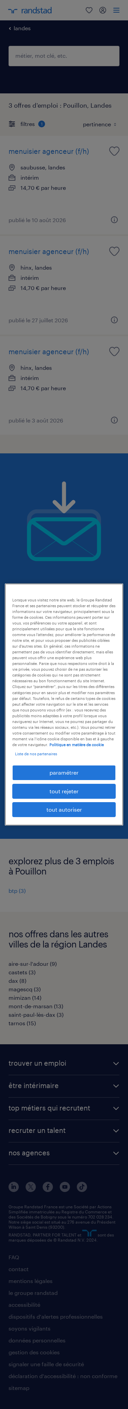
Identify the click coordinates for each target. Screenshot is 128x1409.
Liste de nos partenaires (36, 754)
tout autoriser (64, 809)
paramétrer (64, 772)
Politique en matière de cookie (76, 744)
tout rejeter (64, 791)
